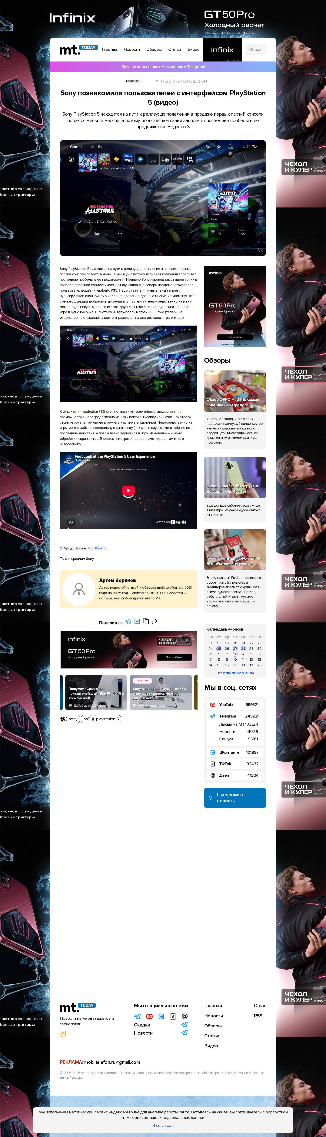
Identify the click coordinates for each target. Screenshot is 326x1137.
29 (251, 648)
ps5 (86, 719)
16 (227, 665)
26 (227, 648)
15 (219, 665)
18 (219, 643)
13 (259, 659)
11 (243, 659)
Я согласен (163, 1125)
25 (219, 648)
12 (251, 659)
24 (211, 648)
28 (243, 648)
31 (210, 654)
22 (251, 643)
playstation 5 (107, 719)
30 (259, 648)
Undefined (132, 81)
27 (235, 648)
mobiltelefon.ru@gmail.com (112, 1062)
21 (243, 643)
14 (210, 665)
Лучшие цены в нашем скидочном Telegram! (163, 66)
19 (227, 643)
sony (73, 719)
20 (235, 643)
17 (210, 643)
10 (235, 659)
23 (259, 643)
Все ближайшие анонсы (235, 673)
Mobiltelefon (98, 548)
